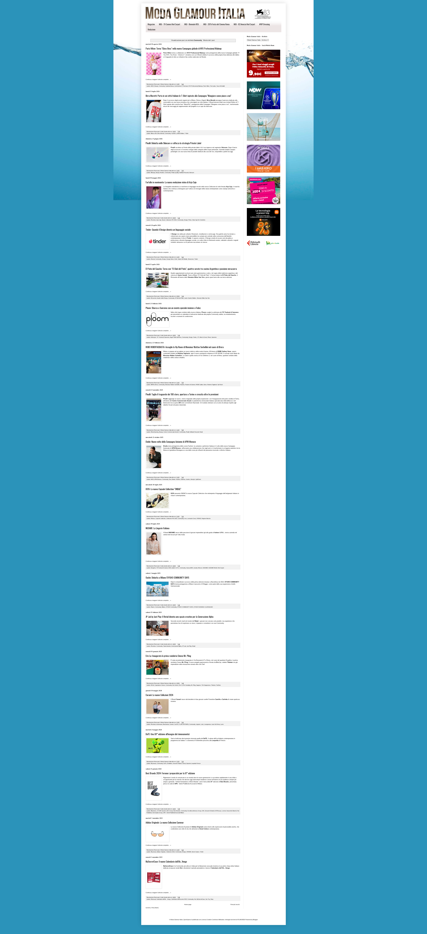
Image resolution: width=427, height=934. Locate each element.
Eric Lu (181, 685)
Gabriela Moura (169, 86)
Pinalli (172, 172)
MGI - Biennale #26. (191, 24)
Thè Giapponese (205, 685)
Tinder (196, 259)
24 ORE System (161, 810)
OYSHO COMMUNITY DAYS (185, 607)
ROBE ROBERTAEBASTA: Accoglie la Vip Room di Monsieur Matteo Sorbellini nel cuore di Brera (185, 347)
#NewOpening (154, 432)
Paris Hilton (206, 86)
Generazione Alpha (176, 646)
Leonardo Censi (191, 518)
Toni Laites (213, 86)
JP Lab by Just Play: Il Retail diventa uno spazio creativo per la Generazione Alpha (179, 616)
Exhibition (169, 763)
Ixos (185, 518)
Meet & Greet (203, 337)
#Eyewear (153, 763)
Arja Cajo (158, 220)
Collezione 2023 (170, 851)
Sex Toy (207, 899)
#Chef (152, 685)
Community (162, 86)
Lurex (222, 724)
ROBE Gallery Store (201, 384)
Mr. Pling (193, 685)
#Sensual (153, 899)
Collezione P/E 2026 (171, 220)
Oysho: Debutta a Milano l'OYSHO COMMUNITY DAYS (167, 577)
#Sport (152, 607)
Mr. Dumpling (186, 685)
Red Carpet (221, 568)
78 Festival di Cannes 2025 (163, 568)
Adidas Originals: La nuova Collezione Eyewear (165, 822)
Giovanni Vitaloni (177, 763)
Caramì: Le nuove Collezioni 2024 (159, 695)
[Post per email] (182, 84)
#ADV (152, 86)
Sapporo (198, 685)
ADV (155, 133)
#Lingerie (153, 568)
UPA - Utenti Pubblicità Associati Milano (173, 812)
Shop (211, 899)
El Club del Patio (179, 298)
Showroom (191, 259)
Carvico (176, 724)
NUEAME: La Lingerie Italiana (157, 528)
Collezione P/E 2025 (171, 518)
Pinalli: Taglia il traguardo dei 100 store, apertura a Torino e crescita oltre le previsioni (182, 394)
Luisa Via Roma (215, 724)
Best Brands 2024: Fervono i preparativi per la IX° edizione (170, 773)
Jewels (188, 479)
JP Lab (184, 646)
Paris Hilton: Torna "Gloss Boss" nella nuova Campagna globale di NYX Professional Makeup (184, 48)
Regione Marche (206, 518)
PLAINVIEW (241, 919)
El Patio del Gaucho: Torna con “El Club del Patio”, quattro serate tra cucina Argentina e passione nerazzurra (191, 268)
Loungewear (207, 724)
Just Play (189, 646)
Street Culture (195, 851)
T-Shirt (186, 133)
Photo (189, 220)
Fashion (173, 133)
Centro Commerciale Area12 (171, 432)
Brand (163, 220)
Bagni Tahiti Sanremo (175, 337)
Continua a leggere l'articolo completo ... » (158, 79)
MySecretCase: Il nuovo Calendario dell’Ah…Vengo (166, 861)
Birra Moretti (160, 133)
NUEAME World (212, 568)
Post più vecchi (235, 904)
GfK (203, 810)
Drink (175, 259)
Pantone (182, 384)
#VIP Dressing (264, 24)
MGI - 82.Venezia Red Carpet (244, 24)
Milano (163, 607)
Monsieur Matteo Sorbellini (172, 384)
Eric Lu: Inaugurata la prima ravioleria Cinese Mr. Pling (168, 655)
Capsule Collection (161, 518)
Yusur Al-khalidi (221, 86)
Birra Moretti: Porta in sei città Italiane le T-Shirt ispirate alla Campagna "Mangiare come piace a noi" (188, 95)
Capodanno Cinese (160, 685)
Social (184, 763)
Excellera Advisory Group (194, 810)
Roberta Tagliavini (212, 384)
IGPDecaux (218, 810)
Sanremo (214, 337)
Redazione (151, 29)
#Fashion (153, 220)
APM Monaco (158, 479)
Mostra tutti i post (209, 40)
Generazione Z (178, 86)
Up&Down (198, 479)
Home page (187, 904)
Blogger (255, 919)
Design (186, 220)
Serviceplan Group (157, 812)
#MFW (152, 384)
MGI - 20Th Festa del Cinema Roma (216, 24)
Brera (156, 384)
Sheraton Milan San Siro (203, 298)
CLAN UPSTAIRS (184, 724)
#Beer (152, 133)
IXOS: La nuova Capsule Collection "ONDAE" (163, 489)
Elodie (173, 479)
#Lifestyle (153, 337)
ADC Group (169, 810)
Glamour (183, 479)
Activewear (159, 724)
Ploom (209, 337)
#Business (153, 810)
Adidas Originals (161, 851)
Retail (201, 432)
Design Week (170, 259)
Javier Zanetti (188, 298)
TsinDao (218, 685)
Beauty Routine (160, 172)
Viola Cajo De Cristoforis (198, 220)
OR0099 (188, 851)
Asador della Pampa (162, 298)
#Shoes (153, 518)
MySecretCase (201, 899)
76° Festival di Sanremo (163, 337)
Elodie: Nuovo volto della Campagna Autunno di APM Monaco (171, 441)
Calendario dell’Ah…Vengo (163, 899)
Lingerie (198, 724)
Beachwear (166, 724)
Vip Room (220, 384)
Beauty (156, 86)
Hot (195, 899)
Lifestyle (192, 479)
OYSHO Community (171, 607)
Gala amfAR (189, 568)
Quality (177, 172)
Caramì (172, 724)
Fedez (195, 337)
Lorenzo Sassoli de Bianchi (229, 810)
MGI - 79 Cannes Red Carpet (169, 24)
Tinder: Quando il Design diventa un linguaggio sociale (168, 229)
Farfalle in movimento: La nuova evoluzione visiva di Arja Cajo (171, 182)
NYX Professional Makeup (195, 86)
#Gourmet (153, 298)
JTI (198, 337)
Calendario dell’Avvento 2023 (179, 899)
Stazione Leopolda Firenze (193, 763)
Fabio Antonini (167, 646)
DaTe (164, 763)
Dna (170, 479)
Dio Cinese (175, 685)
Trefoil (201, 851)
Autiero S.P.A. (175, 568)
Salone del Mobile (182, 259)
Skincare (191, 172)
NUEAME (205, 568)
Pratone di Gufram (190, 384)
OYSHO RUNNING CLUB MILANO (203, 607)
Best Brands (176, 810)
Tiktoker (213, 685)
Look (202, 724)
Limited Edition (180, 133)
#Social (153, 259)
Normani (185, 86)
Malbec (194, 298)
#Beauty (153, 172)
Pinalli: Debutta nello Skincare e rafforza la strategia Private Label (173, 143)
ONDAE (199, 518)
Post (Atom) (155, 908)
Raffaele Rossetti (184, 172)
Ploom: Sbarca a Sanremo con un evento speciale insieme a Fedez (173, 308)
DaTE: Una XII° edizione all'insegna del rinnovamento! (168, 734)
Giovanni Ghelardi (209, 810)
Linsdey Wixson (197, 568)
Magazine (151, 24)
